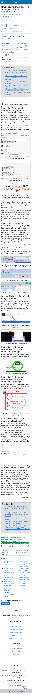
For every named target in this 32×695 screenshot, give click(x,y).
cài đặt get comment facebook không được (12, 539)
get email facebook (24, 543)
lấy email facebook (6, 541)
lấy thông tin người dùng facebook (10, 543)
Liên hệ (16, 658)
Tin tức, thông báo (14, 14)
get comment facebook (7, 537)
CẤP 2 (25, 50)
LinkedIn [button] (11, 29)
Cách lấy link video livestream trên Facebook (24, 574)
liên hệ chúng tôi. (17, 494)
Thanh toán (16, 654)
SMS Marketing (16, 636)
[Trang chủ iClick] (2, 2)
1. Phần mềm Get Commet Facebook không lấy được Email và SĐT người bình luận (16, 72)
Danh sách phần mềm (16, 648)
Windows (10, 55)
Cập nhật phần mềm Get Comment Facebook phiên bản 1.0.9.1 (8, 592)
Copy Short (16, 25)
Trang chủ (4, 14)
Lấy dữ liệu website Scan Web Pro (16, 639)
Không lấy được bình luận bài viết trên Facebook (24, 568)
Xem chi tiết (5, 61)
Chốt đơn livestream (16, 629)
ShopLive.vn (16, 661)
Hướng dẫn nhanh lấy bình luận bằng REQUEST (24, 579)
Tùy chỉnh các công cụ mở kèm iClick (6, 552)
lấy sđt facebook (16, 541)
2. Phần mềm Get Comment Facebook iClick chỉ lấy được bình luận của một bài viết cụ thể (16, 77)
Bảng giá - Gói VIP (16, 651)
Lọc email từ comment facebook (23, 585)
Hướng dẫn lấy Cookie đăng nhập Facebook (24, 563)
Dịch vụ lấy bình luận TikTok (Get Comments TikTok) (9, 570)
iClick (21, 691)
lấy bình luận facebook (19, 537)
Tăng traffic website (16, 626)
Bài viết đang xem (8, 16)
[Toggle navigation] (29, 2)
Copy (8, 25)
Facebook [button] (24, 25)
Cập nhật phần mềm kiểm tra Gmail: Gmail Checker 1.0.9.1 (21, 552)
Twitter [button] (5, 29)
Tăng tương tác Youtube (16, 633)
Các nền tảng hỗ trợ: (8, 52)
